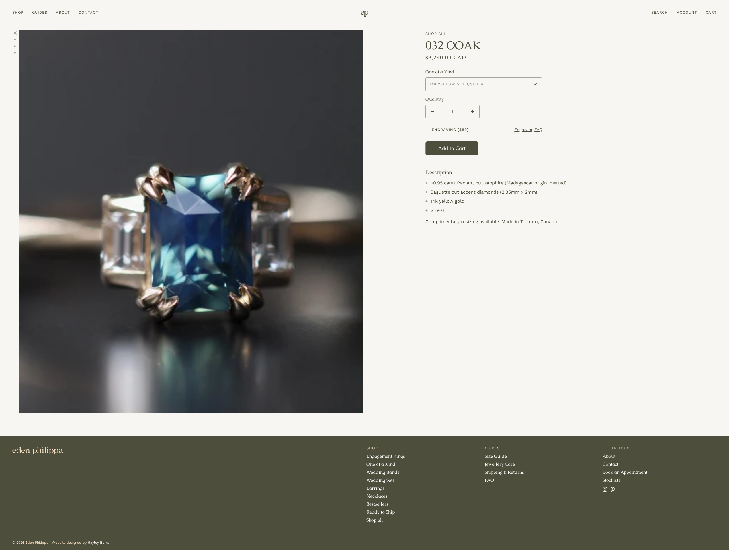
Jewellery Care (500, 464)
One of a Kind (439, 72)
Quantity (434, 99)
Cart (711, 12)
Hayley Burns (98, 543)
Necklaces (376, 496)
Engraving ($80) (450, 130)
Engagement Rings (385, 456)
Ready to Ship (380, 512)
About (63, 12)
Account (687, 12)
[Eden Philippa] (364, 14)
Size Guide (496, 456)
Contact (88, 12)
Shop (18, 12)
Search (659, 12)
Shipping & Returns (504, 472)
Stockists (611, 480)
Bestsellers (377, 504)
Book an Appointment (625, 472)
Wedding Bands (382, 472)
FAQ (489, 480)
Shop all (435, 34)
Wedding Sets (380, 480)
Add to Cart (452, 148)
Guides (39, 12)
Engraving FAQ (528, 129)
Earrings (375, 488)
